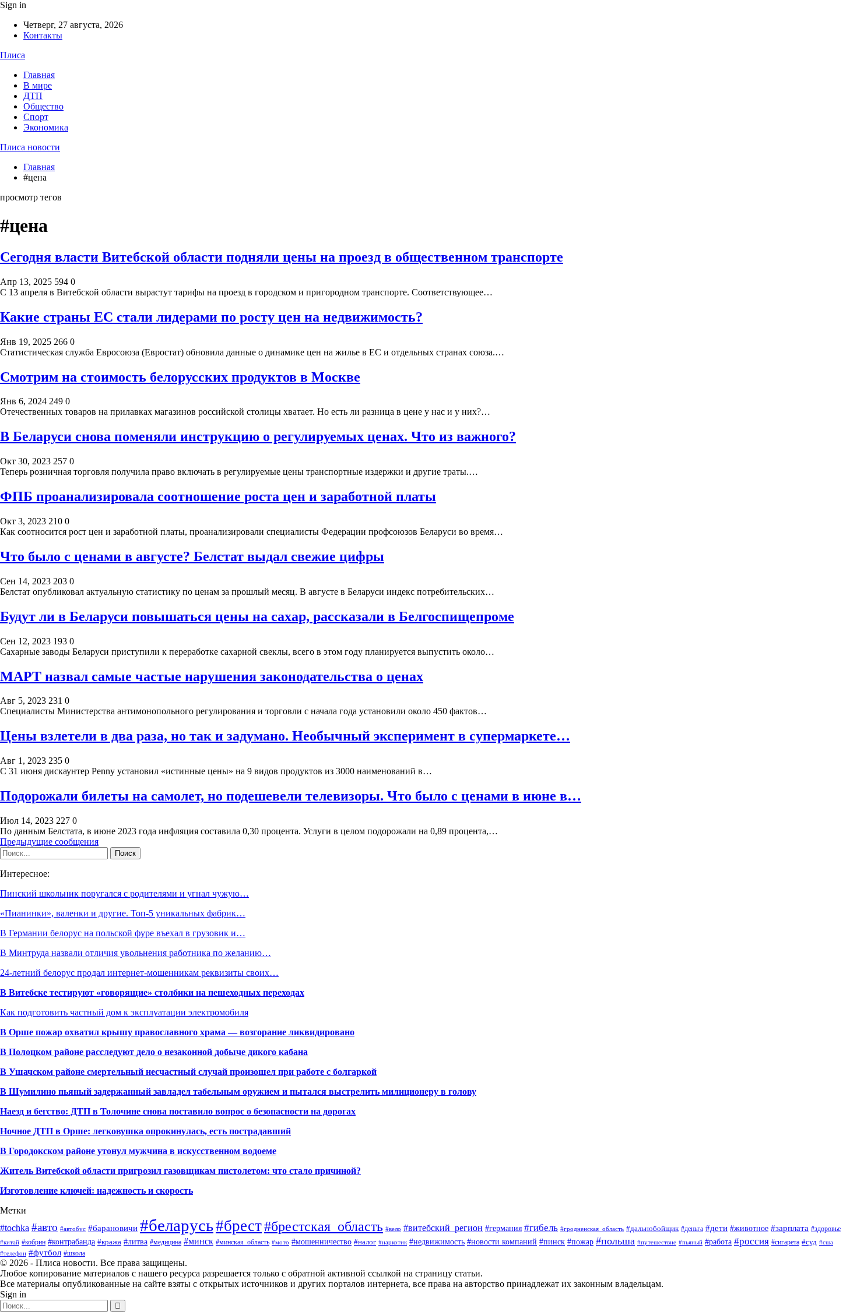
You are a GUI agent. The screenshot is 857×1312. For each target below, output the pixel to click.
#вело (393, 1228)
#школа (74, 1253)
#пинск (552, 1241)
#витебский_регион (443, 1228)
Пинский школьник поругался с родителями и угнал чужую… (124, 893)
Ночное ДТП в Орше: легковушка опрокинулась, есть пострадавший (145, 1131)
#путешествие (656, 1242)
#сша (826, 1242)
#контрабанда (71, 1241)
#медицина (165, 1242)
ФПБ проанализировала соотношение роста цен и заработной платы (218, 496)
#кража (109, 1241)
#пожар (580, 1241)
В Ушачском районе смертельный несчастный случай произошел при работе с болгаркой (188, 1072)
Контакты (42, 35)
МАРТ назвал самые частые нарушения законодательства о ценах (211, 676)
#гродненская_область (592, 1228)
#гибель (541, 1227)
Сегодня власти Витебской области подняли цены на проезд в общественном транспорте (281, 256)
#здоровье (826, 1229)
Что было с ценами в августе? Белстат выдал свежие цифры (192, 556)
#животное (749, 1228)
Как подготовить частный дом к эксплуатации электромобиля (124, 1012)
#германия (503, 1228)
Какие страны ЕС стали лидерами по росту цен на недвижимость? (211, 317)
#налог (365, 1241)
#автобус (73, 1228)
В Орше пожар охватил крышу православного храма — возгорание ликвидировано (177, 1032)
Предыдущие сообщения (49, 842)
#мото (280, 1242)
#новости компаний (502, 1241)
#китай (9, 1242)
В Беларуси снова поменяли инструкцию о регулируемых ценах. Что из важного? (258, 436)
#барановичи (113, 1228)
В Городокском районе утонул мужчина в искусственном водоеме (138, 1151)
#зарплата (790, 1228)
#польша (615, 1241)
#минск (198, 1241)
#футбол (45, 1252)
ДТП (33, 96)
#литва (135, 1241)
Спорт (35, 117)
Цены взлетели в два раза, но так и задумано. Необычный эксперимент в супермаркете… (285, 735)
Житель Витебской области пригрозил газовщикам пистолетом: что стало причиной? (180, 1171)
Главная (39, 75)
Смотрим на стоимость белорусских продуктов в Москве (180, 377)
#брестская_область (323, 1226)
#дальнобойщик (652, 1228)
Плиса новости (30, 147)
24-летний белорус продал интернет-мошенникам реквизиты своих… (139, 973)
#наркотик (392, 1242)
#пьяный (691, 1242)
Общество (43, 106)
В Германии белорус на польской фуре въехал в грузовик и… (122, 933)
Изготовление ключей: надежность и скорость (96, 1190)
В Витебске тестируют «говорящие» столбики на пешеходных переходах (152, 992)
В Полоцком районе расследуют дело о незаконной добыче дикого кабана (154, 1052)
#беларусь (176, 1225)
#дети (716, 1228)
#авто (44, 1227)
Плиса (12, 55)
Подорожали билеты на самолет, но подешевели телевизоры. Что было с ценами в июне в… (290, 795)
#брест (239, 1226)
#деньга (692, 1229)
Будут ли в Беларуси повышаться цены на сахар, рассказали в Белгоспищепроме (257, 616)
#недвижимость (437, 1241)
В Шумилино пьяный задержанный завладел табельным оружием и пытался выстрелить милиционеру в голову (238, 1091)
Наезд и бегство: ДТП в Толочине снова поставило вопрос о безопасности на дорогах (178, 1111)
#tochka (14, 1228)
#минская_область (242, 1242)
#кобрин (33, 1242)
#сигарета (785, 1242)
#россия (751, 1241)
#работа (718, 1241)
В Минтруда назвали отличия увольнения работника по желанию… (135, 953)
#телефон (13, 1253)
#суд (809, 1241)
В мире (37, 85)
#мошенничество (321, 1241)
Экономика (45, 127)
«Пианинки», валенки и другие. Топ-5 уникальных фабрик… (122, 913)
